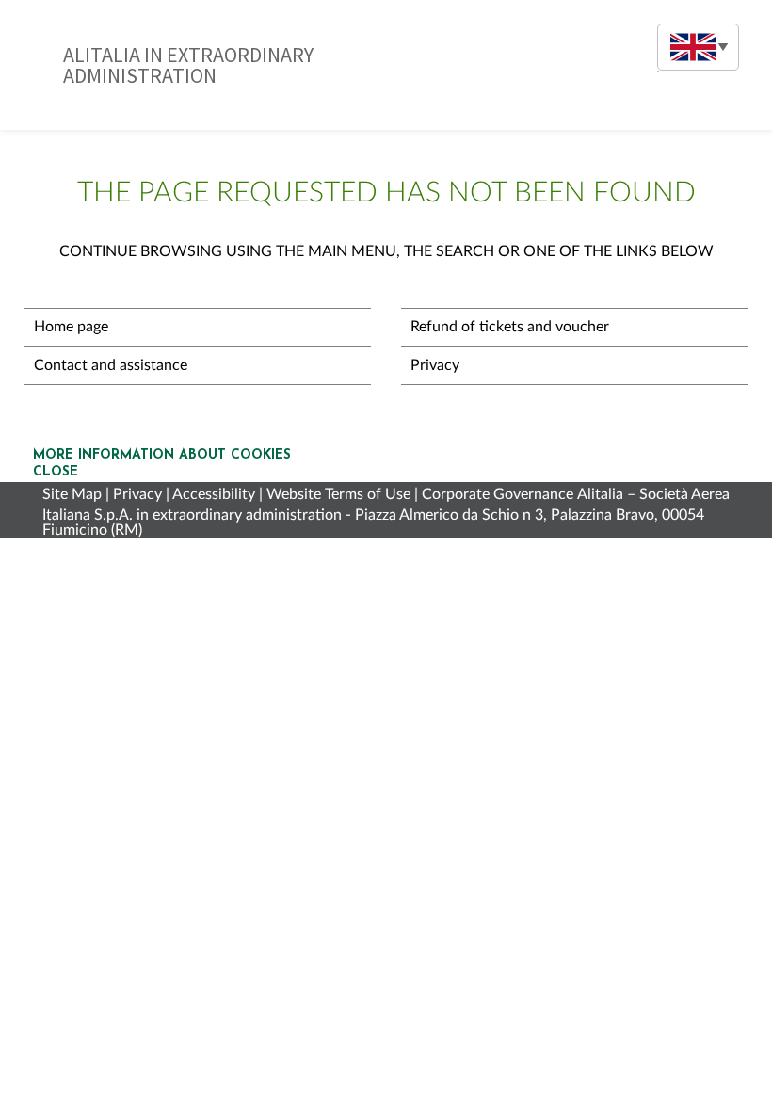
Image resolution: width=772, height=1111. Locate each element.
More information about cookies (162, 455)
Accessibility (213, 494)
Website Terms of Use (338, 494)
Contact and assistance (110, 365)
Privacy (434, 365)
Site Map (72, 494)
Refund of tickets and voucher (509, 326)
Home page (71, 326)
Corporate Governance (497, 494)
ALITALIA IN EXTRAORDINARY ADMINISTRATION (188, 65)
